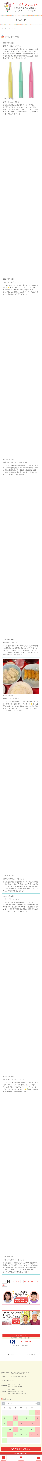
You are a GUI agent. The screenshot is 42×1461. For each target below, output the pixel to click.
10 (25, 1281)
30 (32, 1281)
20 (28, 1281)
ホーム (4, 28)
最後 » (4, 1285)
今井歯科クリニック (21, 7)
